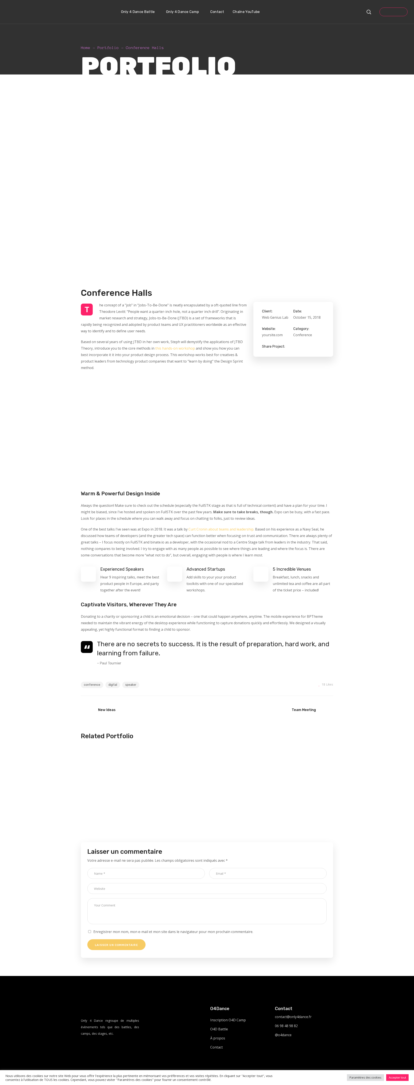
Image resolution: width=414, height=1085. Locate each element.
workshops (133, 797)
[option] (142, 430)
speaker (130, 685)
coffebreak (109, 797)
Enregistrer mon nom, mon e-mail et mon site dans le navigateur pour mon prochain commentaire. (173, 931)
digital (112, 685)
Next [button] (333, 430)
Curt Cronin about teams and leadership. (221, 529)
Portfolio (108, 48)
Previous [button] (80, 430)
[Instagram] (83, 1046)
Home (85, 48)
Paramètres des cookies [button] (365, 1077)
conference (92, 685)
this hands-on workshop (175, 348)
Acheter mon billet (394, 12)
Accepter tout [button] (397, 1077)
